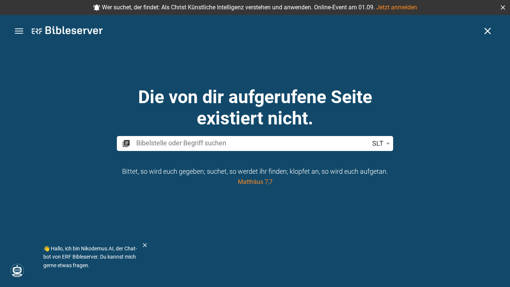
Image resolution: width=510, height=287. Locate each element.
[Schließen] (487, 31)
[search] (251, 143)
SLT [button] (377, 143)
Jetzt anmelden (396, 7)
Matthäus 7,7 (255, 181)
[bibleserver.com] (67, 32)
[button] (503, 7)
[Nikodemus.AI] (17, 270)
